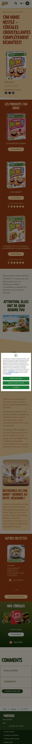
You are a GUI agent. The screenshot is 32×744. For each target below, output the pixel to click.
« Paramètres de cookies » (13, 372)
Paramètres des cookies (16, 378)
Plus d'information (7, 373)
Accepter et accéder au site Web (16, 382)
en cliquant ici (11, 370)
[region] (16, 372)
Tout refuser (16, 387)
